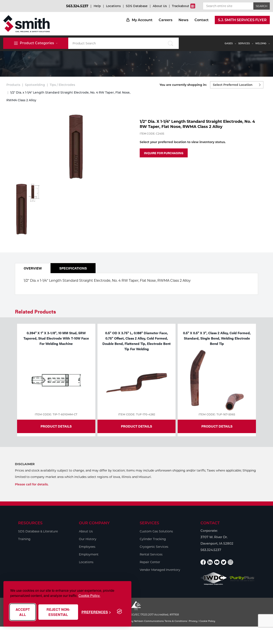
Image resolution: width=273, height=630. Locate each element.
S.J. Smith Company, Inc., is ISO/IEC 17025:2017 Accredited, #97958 (136, 614)
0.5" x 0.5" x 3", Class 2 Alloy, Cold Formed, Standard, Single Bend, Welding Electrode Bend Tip (217, 338)
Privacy (193, 621)
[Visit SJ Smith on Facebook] (203, 562)
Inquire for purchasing (163, 153)
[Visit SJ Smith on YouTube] (216, 562)
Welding (260, 43)
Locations (113, 6)
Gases (229, 43)
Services (244, 43)
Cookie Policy (207, 621)
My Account (142, 20)
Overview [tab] (33, 268)
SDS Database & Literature (38, 531)
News (183, 20)
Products (13, 85)
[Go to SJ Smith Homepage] (26, 23)
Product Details (56, 426)
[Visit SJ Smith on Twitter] (223, 562)
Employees (87, 547)
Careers (165, 20)
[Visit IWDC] (213, 578)
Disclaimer (25, 464)
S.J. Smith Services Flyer (242, 20)
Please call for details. (31, 484)
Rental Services (151, 554)
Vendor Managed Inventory (160, 570)
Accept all (23, 612)
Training (24, 539)
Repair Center (150, 562)
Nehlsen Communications (149, 621)
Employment (89, 554)
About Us (160, 6)
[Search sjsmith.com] (170, 43)
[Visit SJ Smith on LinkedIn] (210, 562)
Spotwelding (35, 85)
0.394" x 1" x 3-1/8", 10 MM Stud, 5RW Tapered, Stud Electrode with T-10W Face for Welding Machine (56, 338)
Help (97, 6)
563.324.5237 (77, 6)
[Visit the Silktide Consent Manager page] (119, 612)
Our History (87, 539)
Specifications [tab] (73, 268)
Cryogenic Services (154, 547)
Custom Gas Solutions (156, 531)
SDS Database (137, 6)
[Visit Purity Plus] (242, 578)
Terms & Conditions (175, 621)
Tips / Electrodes (62, 85)
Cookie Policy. (89, 595)
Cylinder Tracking (153, 539)
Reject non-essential (58, 612)
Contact (202, 20)
